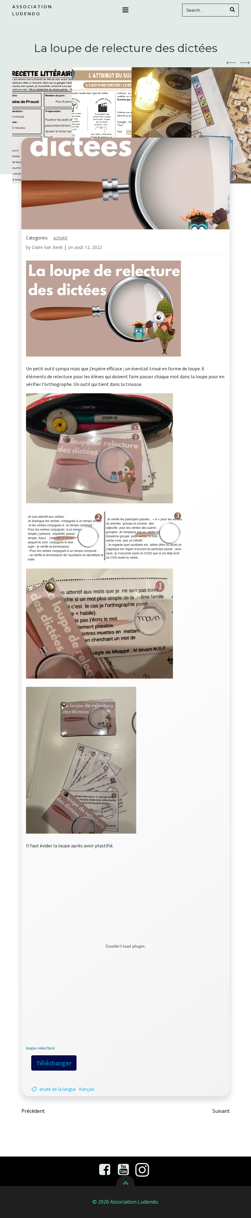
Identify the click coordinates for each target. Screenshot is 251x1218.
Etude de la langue (57, 1089)
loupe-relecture (40, 1048)
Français (87, 1089)
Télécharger (54, 1063)
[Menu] (125, 10)
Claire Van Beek (47, 247)
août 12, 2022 (88, 247)
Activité (60, 238)
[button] (231, 62)
